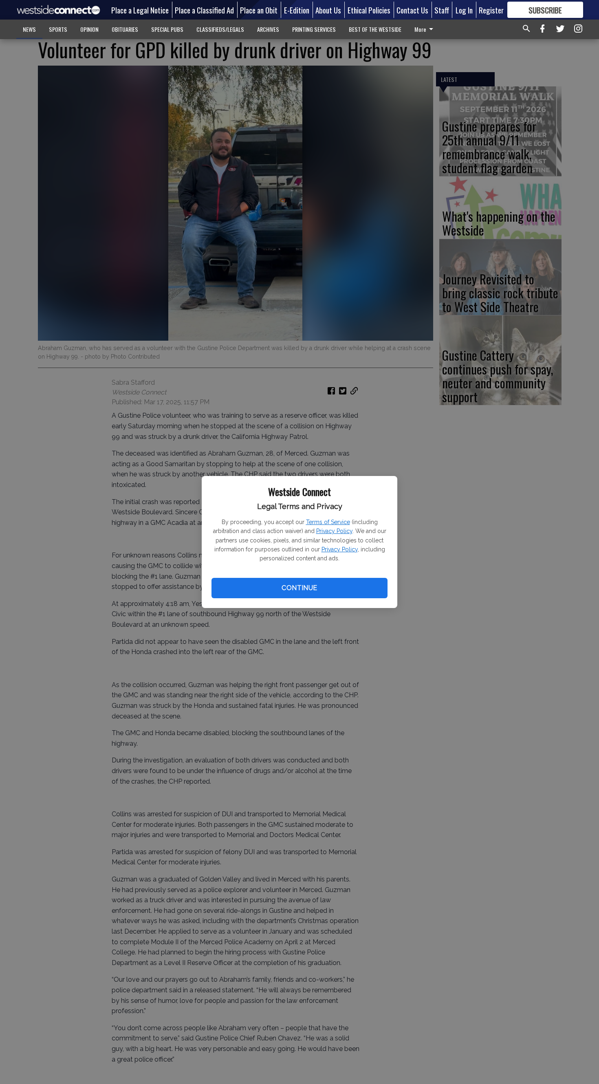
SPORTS (58, 29)
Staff (441, 9)
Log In (464, 9)
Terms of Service (328, 522)
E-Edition (296, 9)
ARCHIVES (268, 29)
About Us (328, 9)
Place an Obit (258, 9)
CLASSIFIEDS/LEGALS (220, 29)
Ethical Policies (369, 9)
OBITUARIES (125, 29)
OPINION (89, 29)
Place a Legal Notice (140, 9)
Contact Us (412, 9)
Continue (299, 588)
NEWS (29, 29)
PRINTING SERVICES (314, 29)
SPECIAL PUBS (167, 29)
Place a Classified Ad (204, 9)
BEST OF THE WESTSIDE (375, 29)
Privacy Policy (334, 531)
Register (491, 9)
